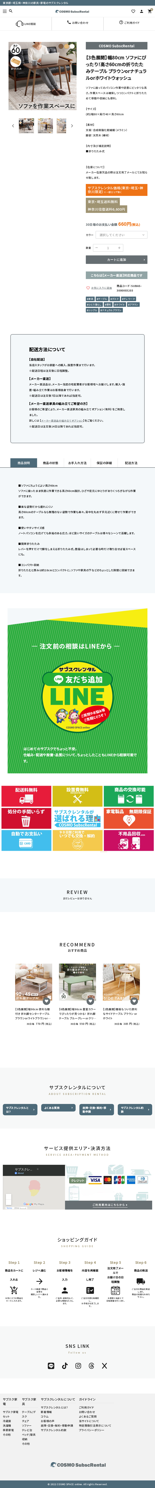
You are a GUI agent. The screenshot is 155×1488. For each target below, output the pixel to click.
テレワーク (129, 298)
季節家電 (8, 1430)
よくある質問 (52, 1108)
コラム (44, 1416)
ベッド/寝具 (29, 1434)
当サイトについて (89, 1421)
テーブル (102, 298)
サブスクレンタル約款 (132, 1109)
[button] (26, 126)
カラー (90, 235)
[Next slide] (72, 126)
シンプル (92, 310)
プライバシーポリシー (92, 1430)
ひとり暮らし (94, 304)
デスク (115, 298)
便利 (108, 304)
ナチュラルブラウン (111, 310)
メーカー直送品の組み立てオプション (62, 420)
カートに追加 (116, 259)
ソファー (27, 1425)
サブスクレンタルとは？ (17, 1109)
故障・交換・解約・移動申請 (94, 1109)
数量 (88, 248)
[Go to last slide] (13, 126)
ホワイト (120, 304)
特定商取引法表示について (95, 1425)
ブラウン (134, 304)
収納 (24, 1439)
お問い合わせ (87, 1412)
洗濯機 (7, 1425)
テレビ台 (27, 1430)
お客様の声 (47, 1421)
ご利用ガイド (86, 1407)
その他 (7, 1434)
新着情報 (46, 1412)
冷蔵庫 (7, 1421)
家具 (90, 298)
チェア (25, 1421)
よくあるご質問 (88, 1416)
